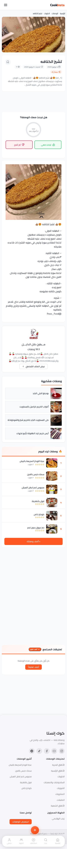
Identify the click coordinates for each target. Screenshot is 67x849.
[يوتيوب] (54, 751)
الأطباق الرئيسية (58, 771)
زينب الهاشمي (58, 819)
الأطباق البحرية (58, 765)
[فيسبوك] (47, 751)
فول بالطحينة (38, 501)
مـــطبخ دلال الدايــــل (33, 344)
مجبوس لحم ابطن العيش (33, 487)
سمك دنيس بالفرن (35, 474)
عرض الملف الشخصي (35, 366)
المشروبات (60, 794)
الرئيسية (62, 13)
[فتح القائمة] (5, 5)
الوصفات (55, 13)
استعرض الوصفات (20, 822)
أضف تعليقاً (33, 667)
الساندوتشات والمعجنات (54, 782)
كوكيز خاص (39, 514)
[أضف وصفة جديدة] (35, 830)
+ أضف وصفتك (33, 541)
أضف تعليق (33, 649)
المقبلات (61, 800)
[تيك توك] (39, 751)
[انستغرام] (62, 751)
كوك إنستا (55, 733)
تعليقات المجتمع (52, 649)
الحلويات (47, 13)
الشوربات (61, 788)
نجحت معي (46, 145)
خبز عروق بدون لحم (35, 527)
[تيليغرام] (32, 751)
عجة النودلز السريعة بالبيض (32, 461)
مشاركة (55, 72)
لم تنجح (17, 145)
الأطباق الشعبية (58, 806)
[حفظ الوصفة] (8, 62)
